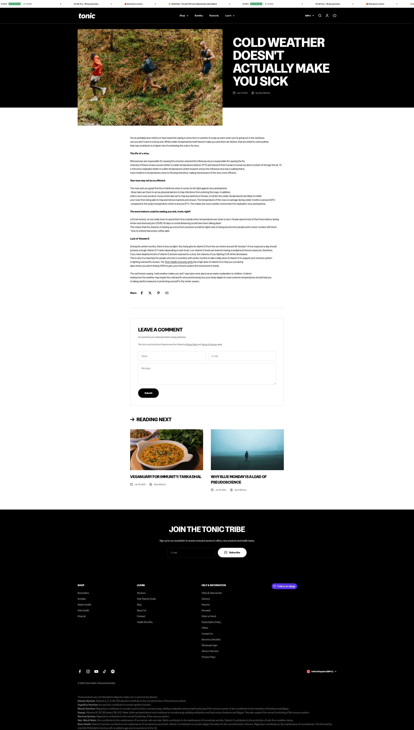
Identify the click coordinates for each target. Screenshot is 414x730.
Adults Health (84, 604)
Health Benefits (145, 622)
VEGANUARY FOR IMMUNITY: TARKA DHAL (166, 476)
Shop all (82, 616)
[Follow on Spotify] (113, 671)
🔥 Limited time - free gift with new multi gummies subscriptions (178, 4)
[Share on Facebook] (141, 293)
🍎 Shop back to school (119, 4)
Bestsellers (83, 592)
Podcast (141, 616)
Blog (139, 604)
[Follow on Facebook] (80, 671)
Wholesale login (209, 645)
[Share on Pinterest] (158, 293)
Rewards (214, 15)
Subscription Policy (211, 622)
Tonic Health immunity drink (179, 261)
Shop (182, 15)
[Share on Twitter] (150, 293)
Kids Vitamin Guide (146, 598)
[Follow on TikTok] (104, 671)
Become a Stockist (211, 639)
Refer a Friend (209, 616)
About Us (141, 610)
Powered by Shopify (106, 683)
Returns (206, 604)
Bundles (199, 15)
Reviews (141, 592)
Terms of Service (209, 344)
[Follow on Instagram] (88, 671)
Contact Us (207, 633)
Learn (228, 15)
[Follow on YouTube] (96, 671)
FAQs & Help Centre (212, 592)
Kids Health (83, 610)
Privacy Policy (192, 344)
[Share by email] (167, 293)
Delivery (206, 598)
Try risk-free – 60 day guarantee (71, 4)
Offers (205, 627)
